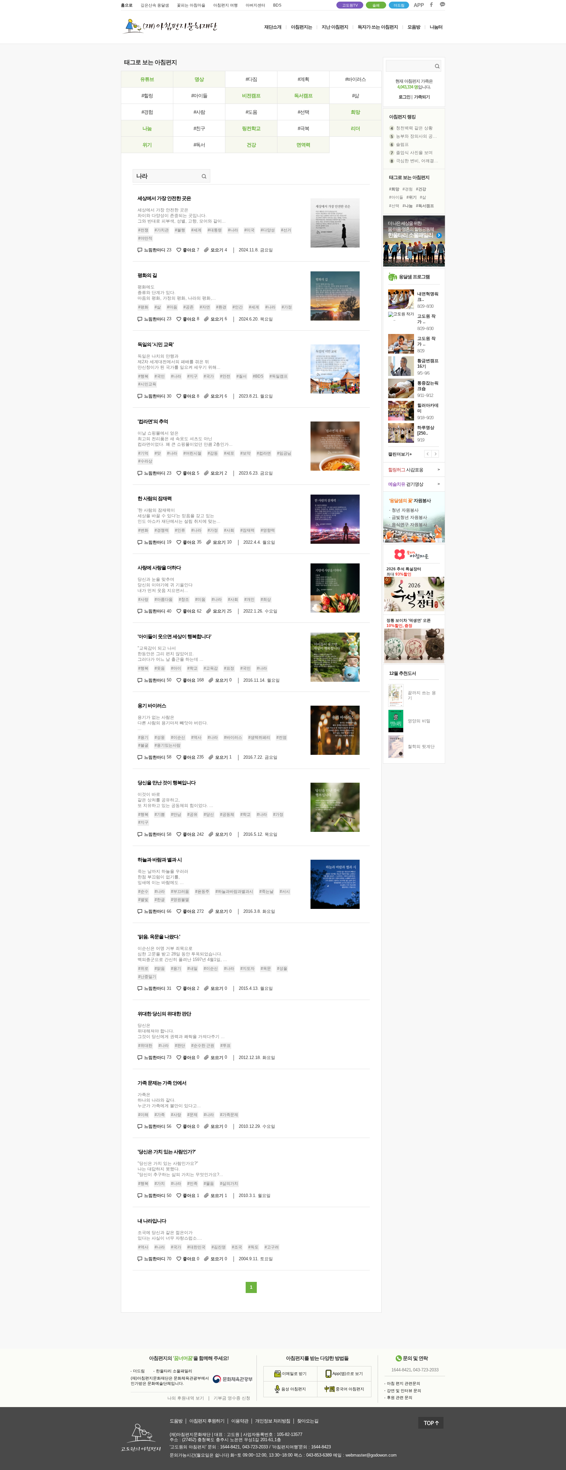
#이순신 (178, 737)
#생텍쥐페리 (259, 737)
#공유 (192, 814)
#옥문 (266, 968)
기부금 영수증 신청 (232, 1398)
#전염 (281, 737)
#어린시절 (192, 453)
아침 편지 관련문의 (403, 1383)
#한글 (160, 899)
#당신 (209, 814)
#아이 (176, 668)
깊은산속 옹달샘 (155, 5)
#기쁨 (160, 814)
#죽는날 (266, 891)
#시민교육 (147, 384)
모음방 (413, 26)
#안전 (225, 376)
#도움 (251, 112)
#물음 (209, 1183)
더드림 (399, 5)
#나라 (233, 230)
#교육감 (211, 668)
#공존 (188, 307)
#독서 (199, 144)
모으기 (219, 249)
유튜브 (147, 79)
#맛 (158, 453)
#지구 (192, 376)
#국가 (209, 376)
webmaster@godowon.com (371, 1455)
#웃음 (160, 668)
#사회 (229, 530)
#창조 (184, 599)
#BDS (258, 376)
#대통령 (215, 230)
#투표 (225, 1045)
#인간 (238, 307)
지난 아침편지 (335, 26)
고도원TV (350, 5)
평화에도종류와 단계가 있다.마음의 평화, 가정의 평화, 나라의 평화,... (177, 292)
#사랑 (143, 599)
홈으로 (127, 5)
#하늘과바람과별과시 (234, 891)
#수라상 (145, 461)
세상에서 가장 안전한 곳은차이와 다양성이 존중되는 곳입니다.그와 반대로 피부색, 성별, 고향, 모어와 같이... (182, 215)
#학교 (192, 668)
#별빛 (143, 899)
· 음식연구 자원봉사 (408, 524)
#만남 (176, 814)
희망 (355, 112)
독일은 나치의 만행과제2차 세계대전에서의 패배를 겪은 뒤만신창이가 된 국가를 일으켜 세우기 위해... (179, 362)
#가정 (287, 307)
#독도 (253, 1247)
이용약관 (239, 1421)
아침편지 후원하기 (206, 1421)
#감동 (213, 453)
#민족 (192, 1183)
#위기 (411, 197)
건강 (251, 144)
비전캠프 (251, 95)
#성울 (282, 968)
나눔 (147, 128)
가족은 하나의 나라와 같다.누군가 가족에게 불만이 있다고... (169, 1100)
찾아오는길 (307, 1421)
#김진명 (219, 1247)
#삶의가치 (229, 1183)
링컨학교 (251, 128)
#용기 (143, 737)
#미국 (249, 230)
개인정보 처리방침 (272, 1421)
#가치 (160, 1183)
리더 (355, 128)
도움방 (176, 1421)
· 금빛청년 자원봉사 (408, 517)
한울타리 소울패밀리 (174, 1371)
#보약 (245, 453)
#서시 (285, 891)
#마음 (172, 307)
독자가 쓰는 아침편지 (378, 26)
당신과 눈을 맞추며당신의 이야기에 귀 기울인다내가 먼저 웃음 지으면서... (165, 585)
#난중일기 (147, 976)
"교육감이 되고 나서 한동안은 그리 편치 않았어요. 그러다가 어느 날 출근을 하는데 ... (170, 654)
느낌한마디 (157, 249)
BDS (277, 5)
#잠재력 (247, 530)
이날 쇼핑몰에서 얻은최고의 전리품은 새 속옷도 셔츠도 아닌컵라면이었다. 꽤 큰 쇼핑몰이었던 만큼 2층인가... (185, 439)
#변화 (143, 530)
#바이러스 (355, 79)
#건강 (421, 189)
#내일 (192, 968)
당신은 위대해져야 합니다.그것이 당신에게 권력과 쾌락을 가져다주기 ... (181, 1031)
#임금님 (284, 453)
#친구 (199, 128)
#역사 (196, 737)
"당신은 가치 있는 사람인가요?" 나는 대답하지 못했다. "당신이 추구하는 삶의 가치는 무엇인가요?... (180, 1169)
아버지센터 (255, 5)
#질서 (241, 376)
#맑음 (160, 968)
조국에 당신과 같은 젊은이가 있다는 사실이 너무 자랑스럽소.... (170, 1235)
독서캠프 (303, 95)
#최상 (266, 599)
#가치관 (162, 230)
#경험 (147, 112)
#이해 (143, 1114)
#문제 (192, 1114)
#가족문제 (229, 1114)
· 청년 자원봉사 (404, 510)
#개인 (249, 599)
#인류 (180, 530)
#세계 (196, 230)
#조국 (237, 1247)
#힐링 (147, 95)
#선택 (303, 112)
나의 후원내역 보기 (185, 1398)
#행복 (143, 376)
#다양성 (268, 230)
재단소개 (272, 26)
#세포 (229, 453)
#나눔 (408, 206)
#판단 (180, 1045)
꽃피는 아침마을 (191, 5)
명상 (199, 79)
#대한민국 (196, 1247)
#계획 (303, 79)
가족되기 (422, 96)
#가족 (160, 1114)
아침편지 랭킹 (402, 116)
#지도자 (247, 968)
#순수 (143, 891)
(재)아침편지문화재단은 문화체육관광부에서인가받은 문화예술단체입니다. (170, 1381)
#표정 (229, 668)
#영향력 (268, 530)
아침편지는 (301, 26)
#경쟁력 (162, 530)
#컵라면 (264, 453)
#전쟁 (143, 230)
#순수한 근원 (202, 1045)
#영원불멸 (180, 899)
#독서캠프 (425, 206)
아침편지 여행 (225, 5)
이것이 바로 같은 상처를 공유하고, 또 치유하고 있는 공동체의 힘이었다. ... (175, 800)
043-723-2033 (426, 1369)
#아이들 (199, 95)
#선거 (286, 230)
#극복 (303, 128)
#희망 (394, 189)
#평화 (143, 307)
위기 (147, 144)
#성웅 (160, 737)
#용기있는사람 (167, 745)
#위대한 (145, 1045)
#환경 (221, 307)
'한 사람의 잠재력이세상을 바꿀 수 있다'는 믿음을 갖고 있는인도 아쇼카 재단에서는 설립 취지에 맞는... (179, 516)
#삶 (355, 95)
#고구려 (272, 1247)
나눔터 (436, 26)
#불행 (180, 230)
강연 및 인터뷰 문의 (404, 1390)
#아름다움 (164, 599)
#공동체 (227, 814)
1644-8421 (401, 1369)
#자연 (205, 307)
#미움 (200, 599)
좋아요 (191, 249)
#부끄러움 (180, 891)
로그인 (404, 96)
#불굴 (143, 745)
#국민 (160, 376)
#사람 (199, 112)
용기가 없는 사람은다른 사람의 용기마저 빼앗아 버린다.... (173, 723)
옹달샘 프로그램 (414, 276)
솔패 (376, 5)
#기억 (143, 453)
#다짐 (251, 79)
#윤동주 (202, 891)
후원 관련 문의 (399, 1397)
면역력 (303, 144)
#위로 (143, 968)
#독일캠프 (279, 376)
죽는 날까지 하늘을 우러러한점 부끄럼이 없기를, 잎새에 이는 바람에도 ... (163, 877)
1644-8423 (321, 1446)
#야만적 (145, 238)
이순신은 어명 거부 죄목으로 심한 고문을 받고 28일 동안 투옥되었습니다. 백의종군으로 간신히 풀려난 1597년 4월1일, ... (182, 954)
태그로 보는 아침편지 (409, 177)
